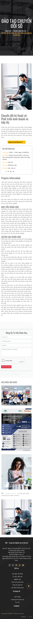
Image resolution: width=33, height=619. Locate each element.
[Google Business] (16, 565)
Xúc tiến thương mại (17, 587)
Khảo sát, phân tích (17, 582)
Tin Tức (17, 602)
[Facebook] (9, 565)
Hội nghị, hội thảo (17, 574)
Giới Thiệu (17, 597)
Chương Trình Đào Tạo (19, 31)
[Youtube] (23, 565)
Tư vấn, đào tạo (17, 576)
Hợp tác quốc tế (17, 585)
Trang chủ (8, 31)
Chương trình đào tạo (17, 599)
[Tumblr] (19, 565)
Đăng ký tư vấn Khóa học (15, 142)
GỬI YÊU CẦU (6, 367)
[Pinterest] (13, 565)
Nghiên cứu (17, 579)
